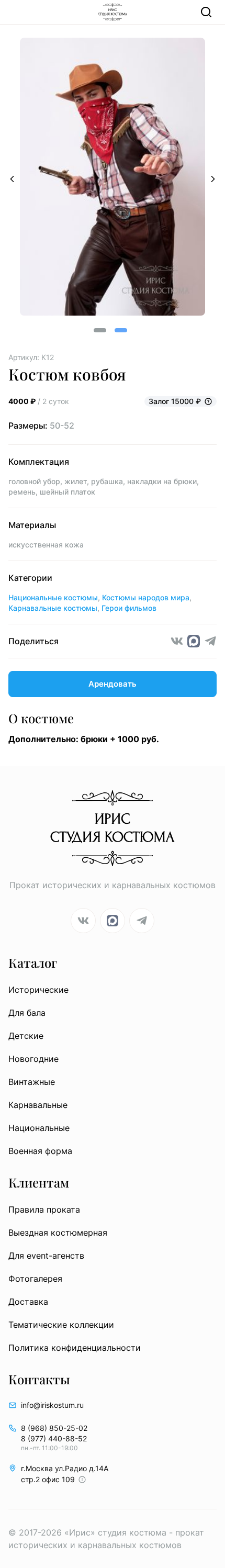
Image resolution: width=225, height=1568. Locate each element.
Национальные (39, 1128)
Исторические (38, 989)
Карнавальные (38, 1105)
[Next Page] (213, 178)
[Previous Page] (12, 178)
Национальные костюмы (53, 597)
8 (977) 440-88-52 (54, 1438)
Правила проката (44, 1209)
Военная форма (40, 1151)
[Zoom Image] (112, 178)
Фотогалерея (35, 1278)
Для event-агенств (46, 1255)
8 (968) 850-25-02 (54, 1428)
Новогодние (33, 1059)
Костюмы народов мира (145, 597)
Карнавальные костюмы (52, 607)
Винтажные (31, 1082)
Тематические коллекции (61, 1324)
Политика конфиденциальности (74, 1347)
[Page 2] (121, 330)
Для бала (27, 1012)
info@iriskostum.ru (52, 1405)
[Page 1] (100, 330)
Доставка (28, 1301)
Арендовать (112, 684)
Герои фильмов (129, 607)
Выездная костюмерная (57, 1232)
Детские (25, 1036)
